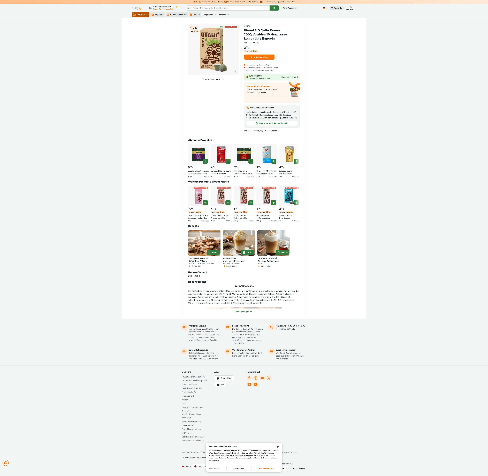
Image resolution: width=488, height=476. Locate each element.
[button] (337, 8)
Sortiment (141, 15)
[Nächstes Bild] (295, 153)
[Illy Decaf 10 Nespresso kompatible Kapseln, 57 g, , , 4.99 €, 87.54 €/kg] (266, 154)
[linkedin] (249, 384)
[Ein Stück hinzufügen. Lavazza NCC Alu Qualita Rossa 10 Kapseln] (228, 161)
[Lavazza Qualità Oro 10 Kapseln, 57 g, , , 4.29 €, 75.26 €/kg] (289, 154)
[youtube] (262, 378)
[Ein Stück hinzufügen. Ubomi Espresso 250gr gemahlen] (273, 202)
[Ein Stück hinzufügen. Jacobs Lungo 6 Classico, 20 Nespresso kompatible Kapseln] (250, 161)
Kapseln (275, 131)
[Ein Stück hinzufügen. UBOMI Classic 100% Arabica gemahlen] (228, 202)
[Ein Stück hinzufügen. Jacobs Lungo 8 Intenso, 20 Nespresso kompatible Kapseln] (205, 161)
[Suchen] (274, 8)
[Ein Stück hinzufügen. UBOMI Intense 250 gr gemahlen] (250, 202)
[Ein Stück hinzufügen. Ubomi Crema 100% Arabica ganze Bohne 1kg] (205, 202)
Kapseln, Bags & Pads (261, 131)
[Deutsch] (325, 8)
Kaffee (246, 131)
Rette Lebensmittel (178, 15)
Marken (222, 15)
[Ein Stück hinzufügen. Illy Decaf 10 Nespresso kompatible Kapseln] (273, 161)
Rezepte (196, 15)
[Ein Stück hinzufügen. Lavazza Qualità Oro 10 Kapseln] (296, 161)
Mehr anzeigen (290, 118)
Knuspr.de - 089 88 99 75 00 (290, 325)
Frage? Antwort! (240, 325)
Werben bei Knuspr (285, 350)
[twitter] (268, 378)
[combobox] (228, 8)
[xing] (255, 384)
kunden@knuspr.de (198, 350)
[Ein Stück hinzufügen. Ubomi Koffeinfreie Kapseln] (296, 202)
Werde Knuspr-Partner (243, 350)
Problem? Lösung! (198, 325)
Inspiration (208, 15)
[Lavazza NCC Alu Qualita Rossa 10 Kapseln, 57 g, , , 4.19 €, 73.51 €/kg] (221, 154)
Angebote (159, 15)
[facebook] (249, 378)
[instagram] (255, 378)
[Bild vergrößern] (235, 72)
